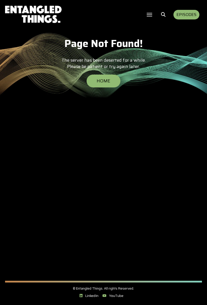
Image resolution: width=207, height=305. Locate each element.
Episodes (186, 14)
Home (103, 80)
